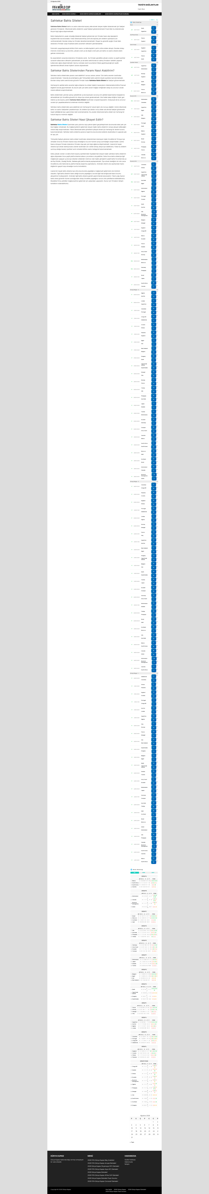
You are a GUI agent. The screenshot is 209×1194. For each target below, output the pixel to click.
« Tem (132, 1142)
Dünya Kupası (67, 1189)
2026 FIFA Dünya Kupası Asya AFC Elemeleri (103, 1169)
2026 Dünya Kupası (69, 14)
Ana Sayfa (55, 14)
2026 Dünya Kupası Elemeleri (90, 14)
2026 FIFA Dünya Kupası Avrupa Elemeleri (102, 1163)
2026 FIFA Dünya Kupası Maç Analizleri (101, 1160)
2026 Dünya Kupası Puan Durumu (117, 14)
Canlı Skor (141, 9)
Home (143, 872)
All (135, 872)
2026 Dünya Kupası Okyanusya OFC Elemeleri (103, 1166)
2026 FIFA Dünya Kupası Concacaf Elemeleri (103, 1181)
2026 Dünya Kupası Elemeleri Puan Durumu (102, 1178)
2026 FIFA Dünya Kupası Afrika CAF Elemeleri (103, 1175)
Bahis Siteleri (62, 124)
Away (153, 872)
